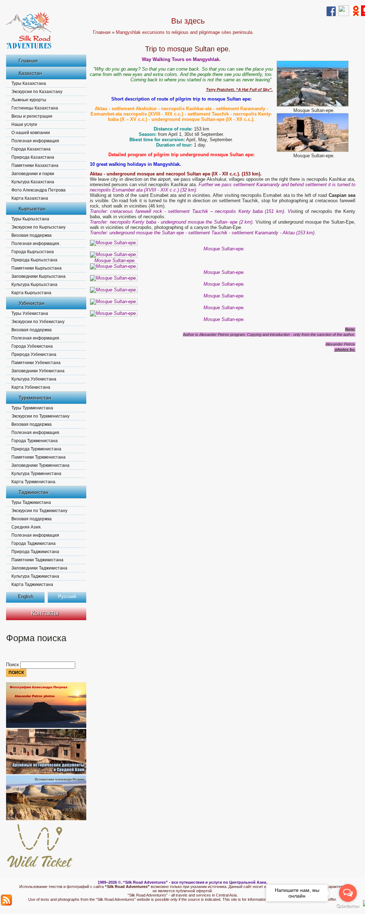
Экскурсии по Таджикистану (39, 510)
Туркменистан (35, 397)
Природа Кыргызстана (34, 259)
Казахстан (30, 73)
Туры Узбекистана (29, 313)
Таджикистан (33, 492)
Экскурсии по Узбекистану (38, 321)
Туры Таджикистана (31, 502)
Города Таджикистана (33, 543)
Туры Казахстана (28, 83)
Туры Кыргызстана (30, 218)
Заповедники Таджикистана (39, 568)
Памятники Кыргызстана (36, 268)
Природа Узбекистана (33, 354)
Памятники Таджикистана (37, 559)
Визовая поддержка (31, 235)
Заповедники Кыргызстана (38, 276)
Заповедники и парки (32, 173)
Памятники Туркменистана (38, 457)
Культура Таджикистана (35, 576)
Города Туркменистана (34, 440)
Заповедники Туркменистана (40, 465)
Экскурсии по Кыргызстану (38, 227)
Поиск (13, 664)
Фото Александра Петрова (38, 190)
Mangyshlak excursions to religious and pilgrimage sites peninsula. (185, 32)
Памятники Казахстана (34, 165)
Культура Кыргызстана (34, 284)
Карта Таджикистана (32, 584)
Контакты (44, 613)
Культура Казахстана (32, 181)
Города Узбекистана (32, 346)
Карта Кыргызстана (31, 292)
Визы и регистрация (31, 116)
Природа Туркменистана (36, 448)
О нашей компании (30, 132)
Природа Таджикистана (35, 551)
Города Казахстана (31, 149)
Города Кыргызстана (32, 251)
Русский (67, 596)
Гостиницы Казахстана (34, 108)
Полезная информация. (35, 243)
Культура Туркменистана (36, 473)
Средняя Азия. (26, 527)
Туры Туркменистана (32, 407)
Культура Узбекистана (33, 379)
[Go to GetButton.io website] (347, 906)
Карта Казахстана (29, 198)
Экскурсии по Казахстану (36, 91)
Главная (28, 60)
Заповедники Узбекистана (38, 370)
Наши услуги (24, 124)
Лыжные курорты (28, 99)
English (25, 596)
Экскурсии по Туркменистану (40, 416)
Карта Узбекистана (30, 387)
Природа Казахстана (32, 157)
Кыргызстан (32, 208)
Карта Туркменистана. (33, 481)
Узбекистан (32, 303)
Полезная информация (35, 140)
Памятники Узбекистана (36, 362)
